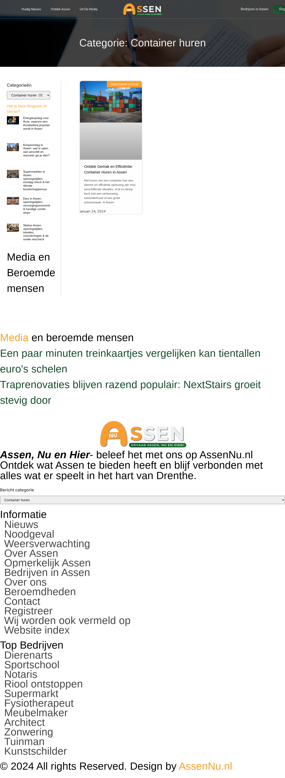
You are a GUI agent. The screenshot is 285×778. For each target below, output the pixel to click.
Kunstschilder (35, 751)
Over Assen (31, 553)
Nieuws (21, 524)
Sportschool (31, 664)
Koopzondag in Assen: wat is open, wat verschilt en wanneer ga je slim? (36, 150)
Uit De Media (88, 9)
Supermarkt (31, 693)
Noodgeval (29, 534)
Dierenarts (28, 655)
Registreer (28, 611)
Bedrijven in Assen (47, 572)
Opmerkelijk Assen (47, 563)
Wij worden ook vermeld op (67, 620)
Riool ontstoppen (43, 684)
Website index (37, 630)
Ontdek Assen (60, 9)
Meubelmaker (36, 712)
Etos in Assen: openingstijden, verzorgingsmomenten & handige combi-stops (38, 205)
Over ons (25, 582)
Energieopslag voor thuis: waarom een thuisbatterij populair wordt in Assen (36, 123)
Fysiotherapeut (39, 703)
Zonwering (28, 732)
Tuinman (24, 741)
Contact (22, 601)
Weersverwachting (47, 543)
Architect (24, 722)
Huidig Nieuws (31, 9)
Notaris (20, 674)
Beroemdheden (40, 591)
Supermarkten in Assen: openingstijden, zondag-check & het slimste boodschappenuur (36, 180)
